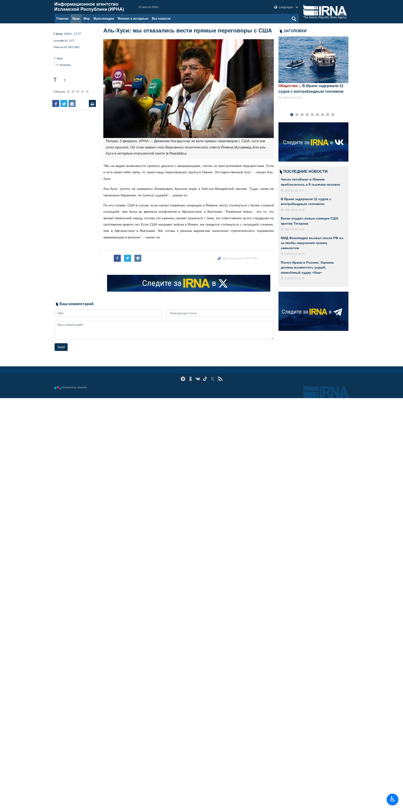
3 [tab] (302, 115)
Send (61, 347)
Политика (65, 65)
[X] (212, 378)
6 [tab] (317, 115)
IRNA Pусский (92, 7)
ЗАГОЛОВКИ (295, 31)
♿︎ (392, 799)
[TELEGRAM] (183, 378)
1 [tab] (292, 115)
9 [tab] (333, 115)
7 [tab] (322, 115)
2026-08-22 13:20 (292, 97)
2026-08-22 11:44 (294, 229)
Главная (62, 18)
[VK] (198, 378)
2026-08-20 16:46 (295, 278)
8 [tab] (328, 115)
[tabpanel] (313, 68)
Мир (86, 18)
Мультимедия (104, 18)
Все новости (161, 18)
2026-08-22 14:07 (295, 190)
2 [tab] (297, 115)
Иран (76, 18)
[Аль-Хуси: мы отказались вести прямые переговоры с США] (188, 88)
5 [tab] (312, 115)
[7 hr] (313, 59)
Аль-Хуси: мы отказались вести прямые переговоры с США (187, 30)
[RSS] (220, 378)
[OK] (190, 378)
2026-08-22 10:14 (295, 253)
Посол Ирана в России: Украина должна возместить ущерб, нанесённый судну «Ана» (307, 267)
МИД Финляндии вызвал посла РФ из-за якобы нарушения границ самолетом (312, 243)
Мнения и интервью (133, 18)
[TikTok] (205, 378)
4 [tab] (307, 115)
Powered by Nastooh (75, 387)
